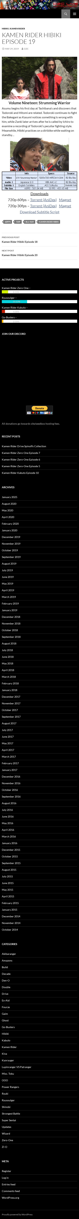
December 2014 (11, 916)
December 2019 (11, 537)
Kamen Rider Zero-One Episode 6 (21, 459)
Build (5, 967)
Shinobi (6, 1106)
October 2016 (10, 789)
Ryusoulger (8, 1100)
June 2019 (8, 576)
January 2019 (9, 610)
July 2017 (7, 730)
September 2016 (11, 796)
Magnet (65, 199)
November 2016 (11, 783)
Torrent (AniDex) (43, 199)
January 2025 (9, 497)
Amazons (7, 960)
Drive (5, 993)
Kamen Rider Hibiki (49, 222)
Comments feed (11, 1191)
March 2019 (9, 596)
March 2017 (9, 756)
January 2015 (9, 909)
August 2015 (9, 869)
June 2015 (8, 883)
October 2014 (10, 929)
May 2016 (7, 823)
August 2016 (9, 803)
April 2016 (8, 829)
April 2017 (8, 749)
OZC (26, 48)
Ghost (5, 1020)
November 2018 (11, 623)
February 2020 (10, 523)
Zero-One (7, 1140)
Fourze (6, 1007)
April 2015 (8, 896)
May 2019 (7, 583)
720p (18, 222)
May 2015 (7, 889)
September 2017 (11, 716)
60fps (8, 222)
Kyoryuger (8, 1060)
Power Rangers (10, 1086)
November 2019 (11, 543)
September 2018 (11, 636)
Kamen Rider (17, 28)
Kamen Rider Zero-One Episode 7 (21, 452)
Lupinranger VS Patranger (16, 1067)
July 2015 (7, 876)
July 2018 (7, 650)
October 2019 (10, 550)
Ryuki (5, 1093)
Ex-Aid (6, 1000)
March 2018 (9, 676)
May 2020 (7, 510)
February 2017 (10, 763)
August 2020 (9, 503)
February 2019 (10, 603)
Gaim (5, 1013)
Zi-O (4, 1146)
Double (6, 987)
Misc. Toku (8, 1073)
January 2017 (9, 769)
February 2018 (10, 683)
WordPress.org (10, 1197)
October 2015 (10, 856)
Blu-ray (30, 222)
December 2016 (11, 776)
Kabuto (6, 1040)
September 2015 (11, 863)
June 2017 (8, 736)
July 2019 (7, 570)
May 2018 (7, 663)
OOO (5, 1080)
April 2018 (8, 670)
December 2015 (11, 849)
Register (6, 1171)
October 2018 (10, 630)
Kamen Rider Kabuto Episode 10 (20, 472)
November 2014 (11, 923)
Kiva (4, 1053)
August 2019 (9, 563)
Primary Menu (74, 13)
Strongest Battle (11, 1113)
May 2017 (7, 743)
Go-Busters (8, 1027)
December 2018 (11, 616)
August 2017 (9, 723)
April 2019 (8, 590)
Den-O (6, 980)
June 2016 (8, 816)
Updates (6, 1126)
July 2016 (7, 809)
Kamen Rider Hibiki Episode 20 (19, 253)
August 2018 (9, 643)
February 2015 (10, 903)
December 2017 (11, 696)
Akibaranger (9, 953)
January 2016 (9, 843)
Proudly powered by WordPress (17, 1214)
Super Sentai (9, 1120)
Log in (5, 1177)
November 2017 (11, 703)
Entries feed (8, 1184)
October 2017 (10, 710)
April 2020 (8, 517)
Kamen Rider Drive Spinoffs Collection (24, 446)
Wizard (6, 1133)
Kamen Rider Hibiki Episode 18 (19, 239)
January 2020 (9, 530)
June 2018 (8, 656)
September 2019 (11, 556)
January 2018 (9, 690)
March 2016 (9, 836)
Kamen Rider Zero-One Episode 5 (21, 466)
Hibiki (5, 28)
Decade (6, 973)
